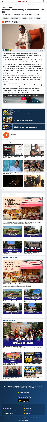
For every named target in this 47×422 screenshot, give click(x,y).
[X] (19, 397)
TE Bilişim (26, 420)
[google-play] (23, 400)
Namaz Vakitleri (8, 408)
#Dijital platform (37, 18)
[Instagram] (21, 397)
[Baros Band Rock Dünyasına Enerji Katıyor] (34, 165)
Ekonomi (44, 4)
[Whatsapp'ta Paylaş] (8, 50)
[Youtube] (26, 397)
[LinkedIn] (24, 397)
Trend (37, 417)
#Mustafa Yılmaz (5, 18)
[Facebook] (17, 397)
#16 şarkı (30, 18)
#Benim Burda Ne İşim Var (15, 18)
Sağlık (38, 4)
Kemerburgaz (9, 4)
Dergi (34, 417)
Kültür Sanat (11, 7)
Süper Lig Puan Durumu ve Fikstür (11, 410)
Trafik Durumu (28, 408)
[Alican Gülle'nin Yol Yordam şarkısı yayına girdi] (13, 181)
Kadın (40, 417)
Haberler (4, 7)
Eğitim (34, 4)
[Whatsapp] (28, 397)
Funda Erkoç (13, 134)
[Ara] (43, 1)
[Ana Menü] (2, 1)
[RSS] (30, 397)
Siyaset (29, 4)
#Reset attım (24, 18)
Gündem (24, 4)
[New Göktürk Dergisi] (23, 1)
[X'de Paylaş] (6, 50)
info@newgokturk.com (24, 392)
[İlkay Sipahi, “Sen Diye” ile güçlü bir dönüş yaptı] (34, 149)
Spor (28, 417)
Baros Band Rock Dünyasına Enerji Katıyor (33, 172)
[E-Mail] (11, 137)
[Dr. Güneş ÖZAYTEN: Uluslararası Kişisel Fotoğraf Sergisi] (13, 149)
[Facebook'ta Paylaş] (3, 50)
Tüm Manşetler (28, 410)
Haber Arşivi (28, 413)
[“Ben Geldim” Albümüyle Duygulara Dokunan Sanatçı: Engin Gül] (13, 165)
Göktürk (3, 4)
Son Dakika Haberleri (9, 413)
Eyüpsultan (17, 4)
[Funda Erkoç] (6, 135)
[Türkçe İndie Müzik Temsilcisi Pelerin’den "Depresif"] (34, 181)
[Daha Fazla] (10, 50)
